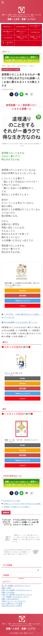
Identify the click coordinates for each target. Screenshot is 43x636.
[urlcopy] (32, 94)
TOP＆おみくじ (7, 26)
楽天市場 (22, 296)
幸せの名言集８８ (21, 26)
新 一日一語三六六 (8, 43)
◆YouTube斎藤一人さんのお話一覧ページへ (20, 322)
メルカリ (22, 306)
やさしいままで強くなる (13, 373)
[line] (22, 94)
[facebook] (16, 94)
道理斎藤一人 (7, 507)
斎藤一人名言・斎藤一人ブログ (22, 19)
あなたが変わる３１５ (35, 26)
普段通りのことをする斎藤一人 (21, 507)
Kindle (22, 378)
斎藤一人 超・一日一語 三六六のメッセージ (21, 440)
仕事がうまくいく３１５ (21, 32)
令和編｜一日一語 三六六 (35, 37)
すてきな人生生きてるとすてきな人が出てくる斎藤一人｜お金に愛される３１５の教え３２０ (25, 522)
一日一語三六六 (7, 37)
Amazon (22, 291)
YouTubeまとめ (35, 32)
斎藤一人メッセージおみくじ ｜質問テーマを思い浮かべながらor (21, 58)
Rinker (11, 287)
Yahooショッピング (22, 301)
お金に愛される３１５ (8, 32)
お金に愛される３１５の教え (11, 500)
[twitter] (12, 94)
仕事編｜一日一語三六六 (21, 37)
